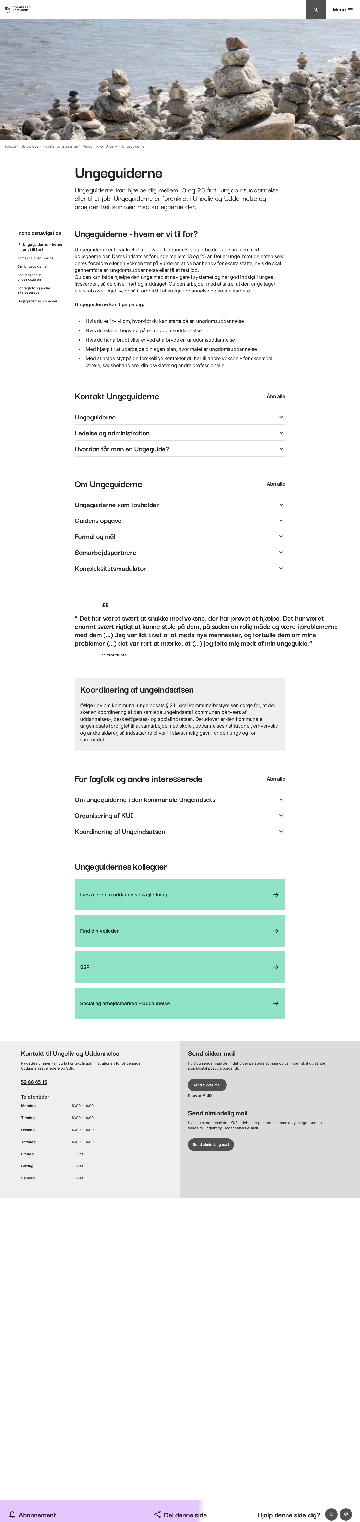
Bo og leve (30, 146)
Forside (11, 146)
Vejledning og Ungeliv (100, 146)
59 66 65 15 (34, 1082)
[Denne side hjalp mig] (331, 1514)
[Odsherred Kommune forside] (22, 9)
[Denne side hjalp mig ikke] (346, 1514)
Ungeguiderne (133, 146)
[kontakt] (316, 9)
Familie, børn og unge (60, 146)
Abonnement (37, 1514)
